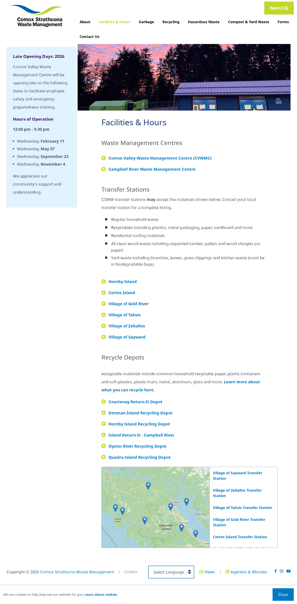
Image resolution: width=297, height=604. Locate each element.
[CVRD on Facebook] (275, 571)
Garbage (146, 21)
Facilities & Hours (114, 21)
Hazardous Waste (204, 21)
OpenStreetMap (186, 546)
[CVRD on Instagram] (281, 571)
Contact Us (89, 36)
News (209, 572)
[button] (148, 486)
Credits (131, 572)
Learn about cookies (100, 594)
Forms (283, 21)
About (85, 21)
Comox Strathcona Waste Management (77, 572)
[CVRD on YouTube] (288, 571)
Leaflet (168, 546)
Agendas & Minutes (248, 572)
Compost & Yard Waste (248, 21)
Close (283, 594)
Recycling (170, 21)
